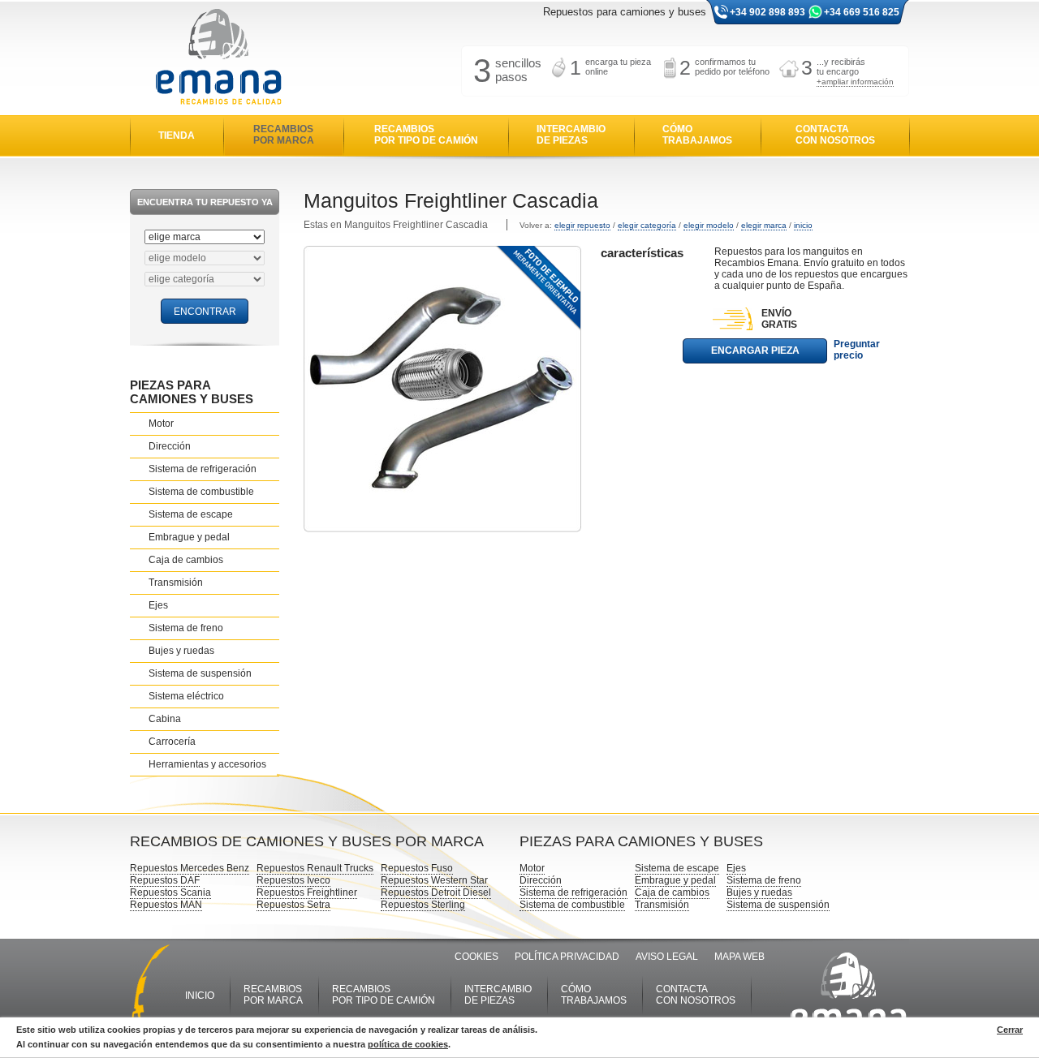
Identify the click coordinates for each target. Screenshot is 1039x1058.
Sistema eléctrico (186, 696)
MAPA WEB (739, 956)
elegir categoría (647, 225)
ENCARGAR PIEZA (755, 350)
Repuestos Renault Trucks (315, 868)
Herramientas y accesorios (207, 764)
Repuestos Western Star (434, 880)
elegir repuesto (582, 225)
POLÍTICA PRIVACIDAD (567, 956)
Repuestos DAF (165, 880)
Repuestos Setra (293, 904)
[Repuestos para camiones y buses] (218, 58)
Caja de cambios (186, 560)
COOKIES (476, 956)
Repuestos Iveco (293, 880)
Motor (161, 423)
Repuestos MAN (166, 904)
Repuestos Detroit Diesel (436, 892)
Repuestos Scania (170, 892)
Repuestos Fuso (417, 868)
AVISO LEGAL (667, 956)
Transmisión (176, 582)
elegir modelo (708, 225)
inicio (803, 225)
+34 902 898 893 (767, 12)
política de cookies (408, 1044)
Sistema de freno (186, 628)
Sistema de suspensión (200, 673)
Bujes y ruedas (181, 650)
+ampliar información (855, 81)
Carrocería (172, 741)
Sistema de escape (191, 514)
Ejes (158, 605)
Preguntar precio (857, 349)
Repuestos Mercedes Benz (189, 868)
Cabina (165, 719)
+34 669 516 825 (861, 12)
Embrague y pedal (189, 537)
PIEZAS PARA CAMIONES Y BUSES (191, 392)
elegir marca (764, 225)
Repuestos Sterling (423, 904)
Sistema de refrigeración (203, 469)
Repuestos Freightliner (307, 892)
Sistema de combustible (201, 491)
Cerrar (1010, 1029)
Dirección (170, 446)
